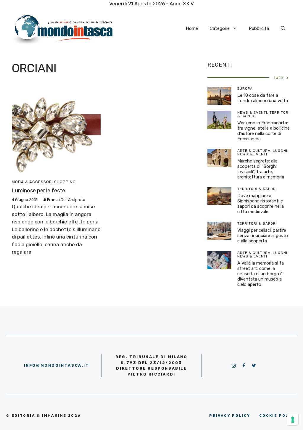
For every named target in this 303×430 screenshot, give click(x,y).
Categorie (220, 28)
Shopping (65, 182)
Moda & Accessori (32, 182)
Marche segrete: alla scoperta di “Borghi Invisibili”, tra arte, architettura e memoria (260, 169)
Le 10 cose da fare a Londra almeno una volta (262, 98)
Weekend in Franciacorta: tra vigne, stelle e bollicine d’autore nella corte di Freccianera (263, 130)
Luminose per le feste (38, 190)
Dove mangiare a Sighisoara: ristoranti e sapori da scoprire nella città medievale (260, 203)
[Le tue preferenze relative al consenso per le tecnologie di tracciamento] (292, 419)
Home (192, 28)
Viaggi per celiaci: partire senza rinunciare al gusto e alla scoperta (262, 236)
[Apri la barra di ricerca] (283, 28)
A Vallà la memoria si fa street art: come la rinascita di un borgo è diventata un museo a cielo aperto (260, 273)
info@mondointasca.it (56, 365)
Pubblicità (259, 28)
